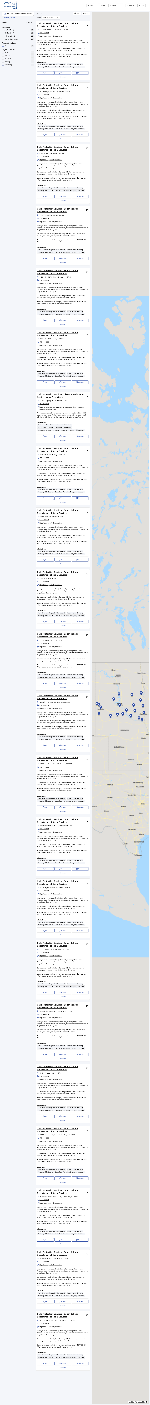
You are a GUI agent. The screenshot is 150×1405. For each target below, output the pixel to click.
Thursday (7, 58)
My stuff (131, 5)
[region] (120, 708)
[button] (132, 695)
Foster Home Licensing (75, 64)
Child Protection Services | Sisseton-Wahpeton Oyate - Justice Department (60, 395)
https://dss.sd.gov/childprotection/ (50, 36)
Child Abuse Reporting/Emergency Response (69, 67)
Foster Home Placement (63, 425)
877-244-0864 (44, 33)
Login (142, 5)
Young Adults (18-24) (11, 39)
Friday (6, 52)
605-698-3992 (44, 404)
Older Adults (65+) (10, 36)
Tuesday (7, 62)
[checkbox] (3, 30)
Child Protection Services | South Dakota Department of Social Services (57, 25)
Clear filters (29, 22)
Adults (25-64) (9, 30)
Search (103, 5)
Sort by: (38, 18)
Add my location (10, 18)
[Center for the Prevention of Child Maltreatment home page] (10, 5)
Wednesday (8, 65)
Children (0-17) (9, 33)
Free (5, 46)
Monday (7, 55)
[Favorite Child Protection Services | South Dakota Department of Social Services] (87, 25)
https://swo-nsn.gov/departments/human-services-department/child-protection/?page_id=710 (62, 408)
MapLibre (131, 1402)
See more (63, 77)
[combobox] (115, 5)
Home (91, 5)
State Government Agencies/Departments (52, 64)
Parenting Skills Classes (45, 67)
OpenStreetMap (140, 1402)
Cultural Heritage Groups (63, 427)
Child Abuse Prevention (45, 425)
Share (86, 13)
